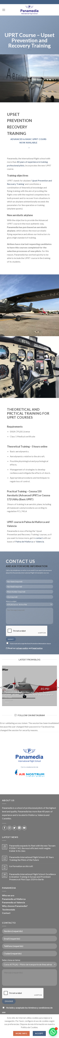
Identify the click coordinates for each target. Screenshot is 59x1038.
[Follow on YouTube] (24, 828)
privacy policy (22, 648)
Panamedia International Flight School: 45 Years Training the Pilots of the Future (31, 858)
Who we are (8, 895)
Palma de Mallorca (24, 541)
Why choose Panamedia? (15, 906)
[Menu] (3, 9)
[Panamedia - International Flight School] (29, 10)
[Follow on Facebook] (4, 828)
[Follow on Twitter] (14, 828)
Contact (6, 913)
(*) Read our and (24, 648)
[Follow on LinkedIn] (19, 828)
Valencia (40, 541)
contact (39, 538)
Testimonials (8, 909)
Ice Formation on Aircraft (21, 866)
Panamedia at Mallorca (14, 899)
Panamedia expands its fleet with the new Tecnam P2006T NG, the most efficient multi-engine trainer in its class (32, 848)
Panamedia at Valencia (13, 902)
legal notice (37, 648)
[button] (53, 1032)
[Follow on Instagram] (9, 828)
